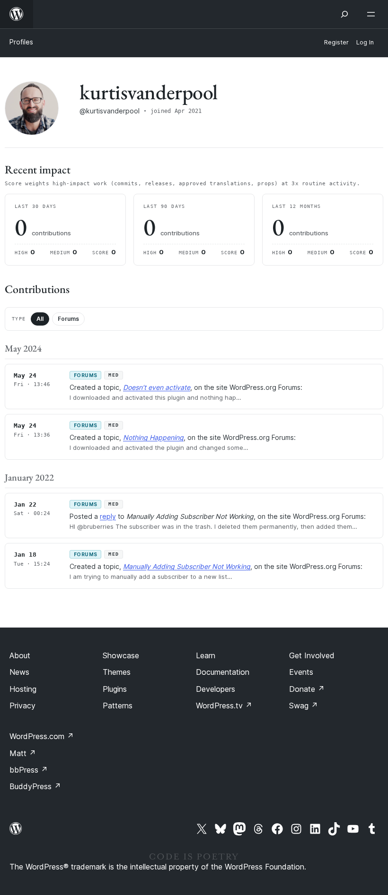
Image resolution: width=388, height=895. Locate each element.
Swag (303, 705)
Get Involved (312, 655)
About (19, 655)
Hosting (22, 689)
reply (108, 516)
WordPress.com (41, 736)
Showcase (121, 655)
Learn (205, 655)
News (19, 672)
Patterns (117, 705)
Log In (365, 42)
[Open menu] (373, 14)
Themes (117, 672)
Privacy (22, 705)
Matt (22, 753)
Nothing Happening (153, 437)
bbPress (28, 770)
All (40, 318)
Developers (215, 689)
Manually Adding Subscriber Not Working (186, 566)
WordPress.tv (224, 705)
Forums (68, 318)
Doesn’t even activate (156, 387)
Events (301, 672)
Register (336, 42)
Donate (307, 689)
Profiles (21, 42)
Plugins (115, 689)
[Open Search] (344, 14)
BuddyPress (35, 786)
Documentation (222, 672)
